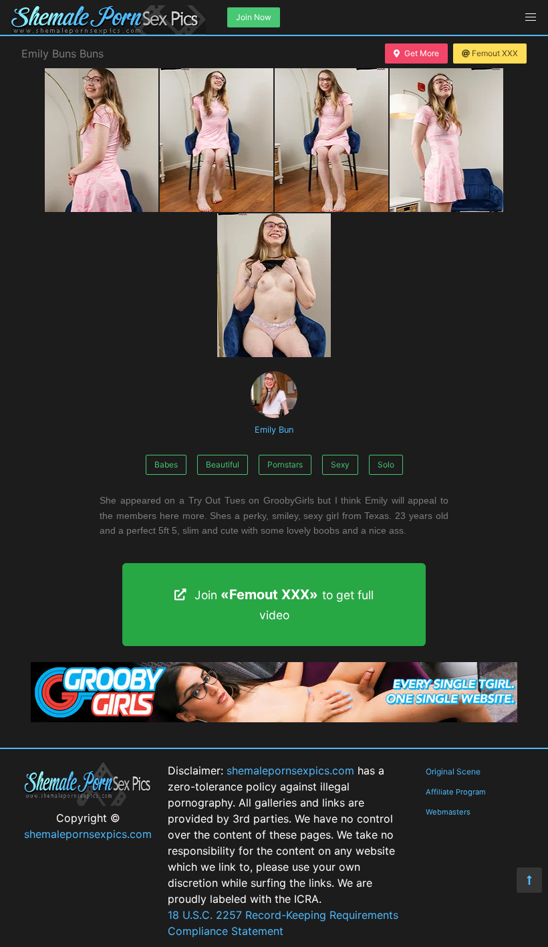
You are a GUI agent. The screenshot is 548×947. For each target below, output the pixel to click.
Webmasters (448, 812)
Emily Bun (274, 430)
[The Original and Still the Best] (274, 718)
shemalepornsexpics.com (88, 834)
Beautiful (222, 464)
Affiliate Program (456, 792)
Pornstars (285, 464)
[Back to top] (529, 880)
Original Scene (453, 771)
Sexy (340, 464)
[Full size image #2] (331, 140)
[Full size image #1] (216, 140)
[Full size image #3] (446, 140)
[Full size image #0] (101, 140)
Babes (166, 464)
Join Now (253, 17)
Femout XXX (495, 53)
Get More (421, 53)
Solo (386, 464)
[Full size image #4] (274, 285)
